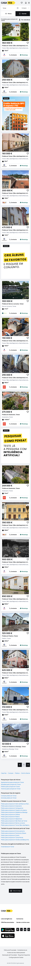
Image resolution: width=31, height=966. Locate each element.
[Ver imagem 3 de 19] (15, 408)
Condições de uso (22, 950)
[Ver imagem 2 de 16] (14, 39)
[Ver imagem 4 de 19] (16, 408)
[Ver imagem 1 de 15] (13, 740)
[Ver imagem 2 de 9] (14, 371)
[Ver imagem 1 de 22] (13, 482)
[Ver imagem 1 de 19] (13, 408)
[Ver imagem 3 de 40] (15, 703)
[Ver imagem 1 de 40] (13, 703)
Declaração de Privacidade (9, 955)
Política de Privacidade (10, 950)
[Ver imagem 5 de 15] (17, 740)
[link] (24, 55)
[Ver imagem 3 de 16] (15, 39)
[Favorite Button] (28, 43)
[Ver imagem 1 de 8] (13, 334)
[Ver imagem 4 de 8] (16, 334)
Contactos (19, 919)
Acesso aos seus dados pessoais (16, 952)
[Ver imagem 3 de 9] (15, 371)
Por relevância (25, 20)
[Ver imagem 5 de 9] (17, 371)
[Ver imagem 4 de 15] (16, 740)
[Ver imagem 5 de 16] (17, 39)
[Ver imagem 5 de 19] (17, 408)
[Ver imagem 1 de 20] (13, 666)
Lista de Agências (6, 919)
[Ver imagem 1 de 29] (13, 76)
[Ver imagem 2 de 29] (14, 76)
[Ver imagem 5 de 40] (17, 703)
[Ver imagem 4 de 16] (16, 39)
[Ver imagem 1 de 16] (13, 39)
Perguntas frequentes (24, 955)
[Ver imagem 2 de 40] (14, 703)
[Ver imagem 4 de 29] (16, 76)
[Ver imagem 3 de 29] (15, 76)
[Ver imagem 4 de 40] (16, 703)
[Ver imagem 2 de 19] (14, 408)
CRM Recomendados (7, 922)
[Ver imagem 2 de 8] (14, 334)
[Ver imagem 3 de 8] (15, 334)
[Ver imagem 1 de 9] (13, 371)
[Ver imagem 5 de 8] (17, 334)
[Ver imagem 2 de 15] (14, 740)
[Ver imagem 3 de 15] (15, 740)
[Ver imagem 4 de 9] (16, 371)
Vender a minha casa (22, 922)
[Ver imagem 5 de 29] (17, 76)
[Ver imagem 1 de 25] (13, 297)
